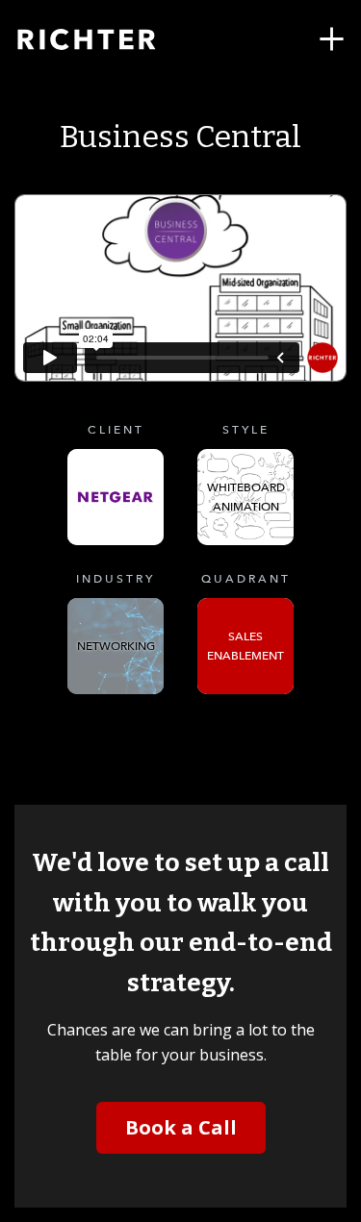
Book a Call (181, 1127)
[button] (331, 39)
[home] (111, 39)
